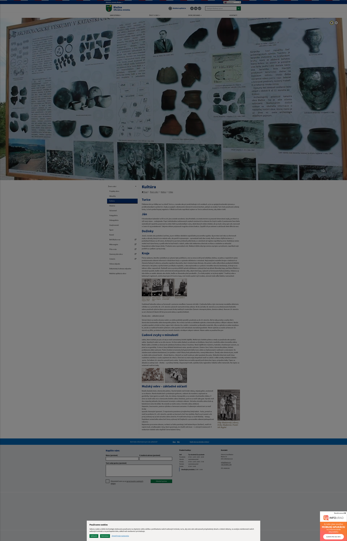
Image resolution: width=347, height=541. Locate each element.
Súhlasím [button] (94, 536)
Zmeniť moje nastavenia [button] (120, 536)
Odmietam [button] (105, 536)
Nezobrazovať (339, 513)
